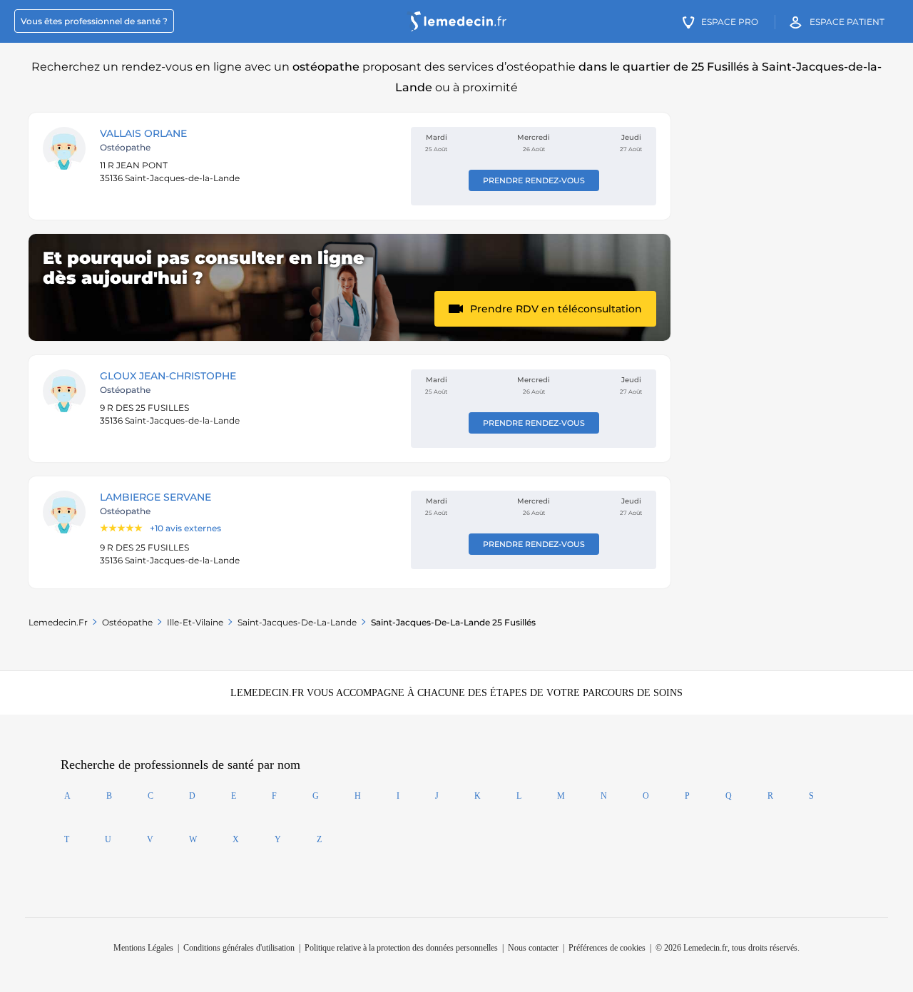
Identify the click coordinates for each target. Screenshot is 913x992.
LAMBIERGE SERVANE (155, 497)
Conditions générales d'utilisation (239, 948)
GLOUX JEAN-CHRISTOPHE (168, 375)
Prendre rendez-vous (534, 180)
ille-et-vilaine (195, 622)
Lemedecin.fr (58, 622)
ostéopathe (127, 622)
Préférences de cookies (607, 948)
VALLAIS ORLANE (143, 133)
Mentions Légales (143, 948)
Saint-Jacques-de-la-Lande (297, 622)
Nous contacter (533, 948)
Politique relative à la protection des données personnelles (401, 948)
